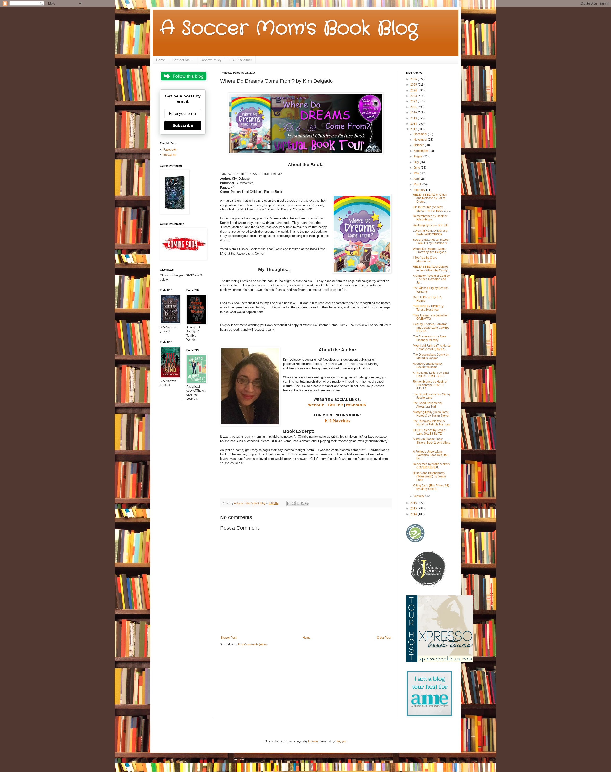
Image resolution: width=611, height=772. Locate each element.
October (419, 145)
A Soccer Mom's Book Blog (289, 28)
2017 (414, 129)
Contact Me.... (183, 60)
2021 (414, 107)
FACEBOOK (356, 405)
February (420, 190)
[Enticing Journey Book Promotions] (429, 586)
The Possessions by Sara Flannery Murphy (429, 338)
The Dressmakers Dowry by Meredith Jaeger (431, 356)
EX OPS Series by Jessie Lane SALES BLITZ (429, 432)
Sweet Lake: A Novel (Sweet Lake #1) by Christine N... (431, 241)
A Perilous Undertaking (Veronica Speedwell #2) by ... (430, 455)
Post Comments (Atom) (253, 644)
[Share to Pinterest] (307, 503)
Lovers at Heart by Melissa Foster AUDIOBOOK (430, 232)
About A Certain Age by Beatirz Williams (427, 365)
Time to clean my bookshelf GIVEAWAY (430, 317)
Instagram (169, 154)
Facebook (169, 149)
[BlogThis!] (293, 503)
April (417, 178)
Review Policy (211, 60)
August (418, 156)
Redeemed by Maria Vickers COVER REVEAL (431, 465)
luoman (313, 741)
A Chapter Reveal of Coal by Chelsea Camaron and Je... (431, 279)
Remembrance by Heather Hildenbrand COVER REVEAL (430, 385)
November (421, 139)
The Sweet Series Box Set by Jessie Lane (431, 396)
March (418, 184)
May (417, 173)
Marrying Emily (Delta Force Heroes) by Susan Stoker (431, 413)
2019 (414, 118)
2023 (414, 95)
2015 (414, 508)
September (421, 151)
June (417, 167)
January (419, 496)
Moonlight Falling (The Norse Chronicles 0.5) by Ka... (432, 347)
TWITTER (335, 405)
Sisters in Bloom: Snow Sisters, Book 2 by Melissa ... (431, 442)
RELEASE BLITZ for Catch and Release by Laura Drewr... (430, 198)
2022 (414, 101)
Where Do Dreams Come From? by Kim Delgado (429, 250)
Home (160, 60)
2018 (414, 123)
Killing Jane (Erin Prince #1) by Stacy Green (431, 487)
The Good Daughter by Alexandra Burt (427, 404)
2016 (414, 503)
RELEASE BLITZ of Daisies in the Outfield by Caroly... (431, 268)
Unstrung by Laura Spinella (430, 225)
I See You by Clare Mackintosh (425, 259)
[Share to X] (297, 503)
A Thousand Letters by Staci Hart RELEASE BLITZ (431, 374)
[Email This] (288, 503)
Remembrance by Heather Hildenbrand (430, 218)
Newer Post (228, 637)
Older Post (383, 637)
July (417, 162)
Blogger (341, 741)
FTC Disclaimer (240, 60)
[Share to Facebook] (302, 503)
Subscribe (183, 125)
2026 (414, 79)
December (421, 134)
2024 (414, 90)
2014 (414, 514)
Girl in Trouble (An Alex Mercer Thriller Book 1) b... (432, 208)
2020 (414, 112)
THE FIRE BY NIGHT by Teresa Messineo (428, 308)
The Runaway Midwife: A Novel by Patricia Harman (431, 422)
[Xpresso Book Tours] (439, 661)
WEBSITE (316, 405)
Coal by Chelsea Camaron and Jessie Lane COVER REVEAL (431, 327)
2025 (414, 84)
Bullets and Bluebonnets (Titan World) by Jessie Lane (429, 476)
